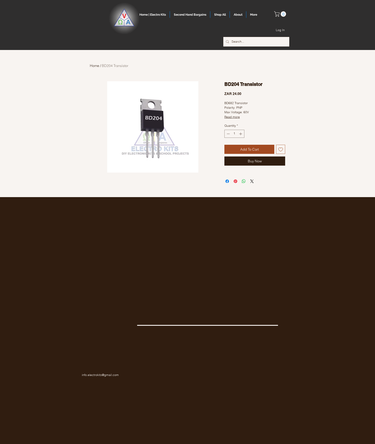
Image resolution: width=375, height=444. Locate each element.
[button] (280, 14)
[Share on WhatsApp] (243, 181)
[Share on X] (252, 181)
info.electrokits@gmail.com (100, 375)
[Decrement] (227, 134)
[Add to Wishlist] (280, 149)
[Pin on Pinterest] (235, 181)
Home (94, 65)
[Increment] (241, 134)
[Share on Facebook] (227, 181)
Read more (232, 117)
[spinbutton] (234, 134)
